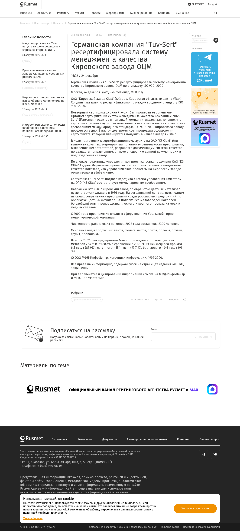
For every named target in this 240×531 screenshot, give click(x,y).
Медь (27, 60)
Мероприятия (115, 13)
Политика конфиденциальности (201, 527)
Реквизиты (85, 439)
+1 (216, 40)
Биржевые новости (35, 87)
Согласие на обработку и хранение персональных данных (123, 527)
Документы (109, 439)
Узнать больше (33, 518)
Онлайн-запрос (209, 439)
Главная (25, 23)
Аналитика (44, 13)
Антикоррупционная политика (147, 439)
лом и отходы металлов (37, 115)
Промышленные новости (87, 299)
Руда (26, 142)
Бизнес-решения (141, 13)
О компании (59, 439)
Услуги (79, 13)
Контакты (164, 13)
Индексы (26, 13)
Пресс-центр (41, 23)
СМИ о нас (182, 13)
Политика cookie (169, 527)
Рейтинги (63, 13)
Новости (95, 13)
